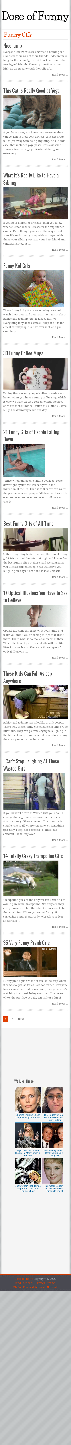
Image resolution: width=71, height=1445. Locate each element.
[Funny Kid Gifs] (35, 285)
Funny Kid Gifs (16, 265)
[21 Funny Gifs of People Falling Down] (35, 453)
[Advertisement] (38, 1051)
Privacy (40, 1283)
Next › (21, 1019)
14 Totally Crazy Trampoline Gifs (33, 855)
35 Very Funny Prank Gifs (26, 942)
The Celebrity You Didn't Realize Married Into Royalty (55, 1153)
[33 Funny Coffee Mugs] (35, 370)
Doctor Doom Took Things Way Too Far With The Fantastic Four (28, 1188)
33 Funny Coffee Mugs (23, 353)
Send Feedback (24, 1283)
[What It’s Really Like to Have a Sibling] (35, 196)
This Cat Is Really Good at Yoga (31, 90)
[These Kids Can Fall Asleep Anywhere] (35, 695)
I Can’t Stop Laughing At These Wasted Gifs (31, 764)
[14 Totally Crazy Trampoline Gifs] (35, 875)
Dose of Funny (24, 1278)
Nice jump (12, 45)
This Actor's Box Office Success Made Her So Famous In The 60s (55, 1188)
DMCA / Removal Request (29, 1287)
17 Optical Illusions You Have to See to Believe (35, 596)
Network (52, 1287)
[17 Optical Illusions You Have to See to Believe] (35, 609)
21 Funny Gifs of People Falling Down (31, 435)
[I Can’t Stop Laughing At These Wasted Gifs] (35, 784)
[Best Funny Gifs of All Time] (35, 536)
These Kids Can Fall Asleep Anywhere (27, 677)
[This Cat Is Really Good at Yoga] (35, 109)
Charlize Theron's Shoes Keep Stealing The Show (27, 1116)
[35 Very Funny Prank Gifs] (35, 959)
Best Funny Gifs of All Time (28, 523)
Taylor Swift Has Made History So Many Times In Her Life (27, 1153)
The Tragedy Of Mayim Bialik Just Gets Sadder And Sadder (55, 1117)
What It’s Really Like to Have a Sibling (31, 178)
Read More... (60, 74)
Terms (51, 1283)
